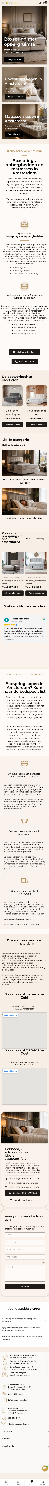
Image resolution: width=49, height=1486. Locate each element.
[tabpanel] (24, 574)
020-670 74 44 (15, 1418)
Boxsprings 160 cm (21, 267)
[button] (24, 352)
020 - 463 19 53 (15, 1394)
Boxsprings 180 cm (21, 270)
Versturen (25, 1286)
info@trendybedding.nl (18, 1424)
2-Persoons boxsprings (12, 577)
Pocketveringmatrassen (25, 327)
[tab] (28, 539)
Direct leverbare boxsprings (25, 273)
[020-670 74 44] (3, 1418)
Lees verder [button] (9, 640)
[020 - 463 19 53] (4, 1394)
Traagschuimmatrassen (25, 330)
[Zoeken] (40, 3)
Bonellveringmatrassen (25, 333)
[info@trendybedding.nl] (3, 1424)
